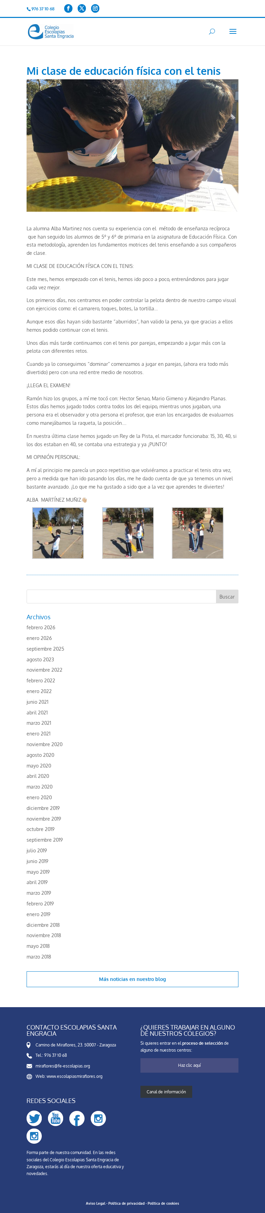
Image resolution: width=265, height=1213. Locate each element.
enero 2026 (39, 638)
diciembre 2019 (43, 808)
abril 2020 (38, 776)
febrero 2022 (41, 680)
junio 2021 (37, 702)
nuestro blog (151, 979)
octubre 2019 (41, 829)
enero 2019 (38, 914)
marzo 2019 (39, 893)
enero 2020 (39, 797)
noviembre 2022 (44, 670)
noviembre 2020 (44, 744)
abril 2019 (37, 882)
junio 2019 (37, 861)
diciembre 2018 (43, 925)
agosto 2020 (40, 755)
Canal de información (166, 1091)
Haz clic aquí (189, 1065)
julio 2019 (37, 850)
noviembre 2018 (44, 935)
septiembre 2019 (45, 840)
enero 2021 (38, 733)
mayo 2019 (38, 872)
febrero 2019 (40, 903)
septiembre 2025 (45, 649)
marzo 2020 (39, 787)
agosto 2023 (40, 659)
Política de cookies (163, 1203)
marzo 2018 (39, 957)
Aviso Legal (95, 1203)
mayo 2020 (39, 766)
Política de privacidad (126, 1203)
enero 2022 (39, 691)
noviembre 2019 (44, 819)
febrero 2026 (41, 627)
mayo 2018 (38, 946)
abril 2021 (37, 712)
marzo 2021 (39, 723)
